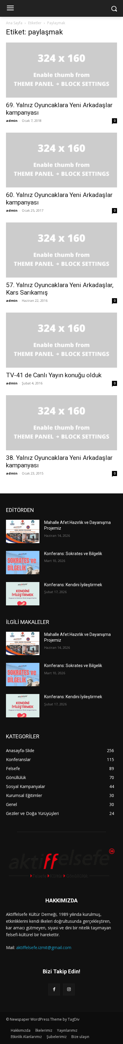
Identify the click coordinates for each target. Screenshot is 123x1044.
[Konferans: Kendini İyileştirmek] (22, 593)
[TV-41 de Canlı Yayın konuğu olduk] (61, 340)
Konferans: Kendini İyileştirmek (73, 584)
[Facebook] (54, 989)
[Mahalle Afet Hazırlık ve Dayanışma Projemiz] (22, 531)
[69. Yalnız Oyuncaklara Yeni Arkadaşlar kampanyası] (61, 70)
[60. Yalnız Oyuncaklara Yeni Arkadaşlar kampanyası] (61, 160)
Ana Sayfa (14, 22)
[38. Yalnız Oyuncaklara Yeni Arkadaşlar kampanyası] (61, 422)
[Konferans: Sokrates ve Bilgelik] (22, 562)
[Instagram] (69, 989)
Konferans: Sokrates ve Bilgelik (73, 553)
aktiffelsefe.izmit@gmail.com (43, 947)
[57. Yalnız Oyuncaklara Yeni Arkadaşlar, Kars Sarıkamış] (61, 250)
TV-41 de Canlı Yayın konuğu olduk (54, 375)
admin (12, 120)
